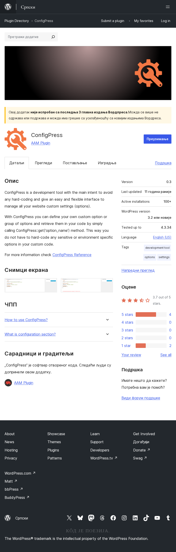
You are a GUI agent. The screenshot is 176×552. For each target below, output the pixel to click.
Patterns (54, 458)
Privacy (11, 458)
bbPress (14, 489)
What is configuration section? (30, 334)
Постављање (75, 163)
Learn (95, 434)
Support (97, 442)
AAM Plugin (40, 143)
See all (165, 355)
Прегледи (43, 163)
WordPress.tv (104, 458)
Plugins (53, 450)
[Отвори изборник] (168, 7)
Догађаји (141, 442)
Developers (99, 450)
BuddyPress (17, 497)
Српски (21, 518)
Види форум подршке (140, 398)
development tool (157, 247)
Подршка (163, 163)
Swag (140, 458)
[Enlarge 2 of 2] (106, 284)
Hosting (11, 450)
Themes (54, 442)
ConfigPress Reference (71, 254)
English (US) (162, 237)
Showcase (56, 434)
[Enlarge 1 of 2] (51, 284)
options (150, 257)
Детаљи (16, 163)
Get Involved (144, 434)
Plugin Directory (17, 21)
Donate (141, 450)
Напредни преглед (138, 270)
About (10, 434)
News (9, 442)
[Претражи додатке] (53, 36)
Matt (11, 481)
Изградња (107, 163)
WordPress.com (20, 473)
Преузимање (157, 139)
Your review (131, 355)
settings (164, 257)
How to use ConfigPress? (26, 320)
